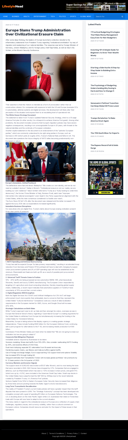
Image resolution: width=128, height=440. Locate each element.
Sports (73, 16)
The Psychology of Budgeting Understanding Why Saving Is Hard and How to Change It (103, 88)
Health (26, 16)
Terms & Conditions (56, 433)
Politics (62, 16)
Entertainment (40, 16)
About (44, 433)
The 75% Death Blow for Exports (105, 133)
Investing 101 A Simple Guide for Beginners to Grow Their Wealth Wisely (105, 53)
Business (15, 16)
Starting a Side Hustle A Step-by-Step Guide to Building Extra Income (105, 70)
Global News (85, 16)
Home (5, 16)
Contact (84, 433)
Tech (53, 16)
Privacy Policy (72, 433)
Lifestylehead (71, 436)
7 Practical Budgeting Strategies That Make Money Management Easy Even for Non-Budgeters (105, 35)
